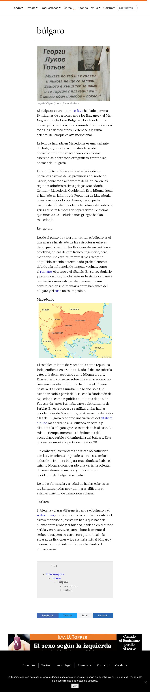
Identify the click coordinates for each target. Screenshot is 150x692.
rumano (46, 272)
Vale (75, 685)
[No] (145, 682)
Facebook (48, 615)
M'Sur (94, 8)
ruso (58, 291)
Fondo (16, 8)
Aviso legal (64, 665)
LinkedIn (103, 615)
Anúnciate (84, 665)
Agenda (83, 8)
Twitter (67, 615)
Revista (30, 8)
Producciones (49, 8)
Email (85, 615)
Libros (67, 8)
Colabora (109, 8)
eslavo (78, 111)
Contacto (103, 665)
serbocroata (45, 515)
